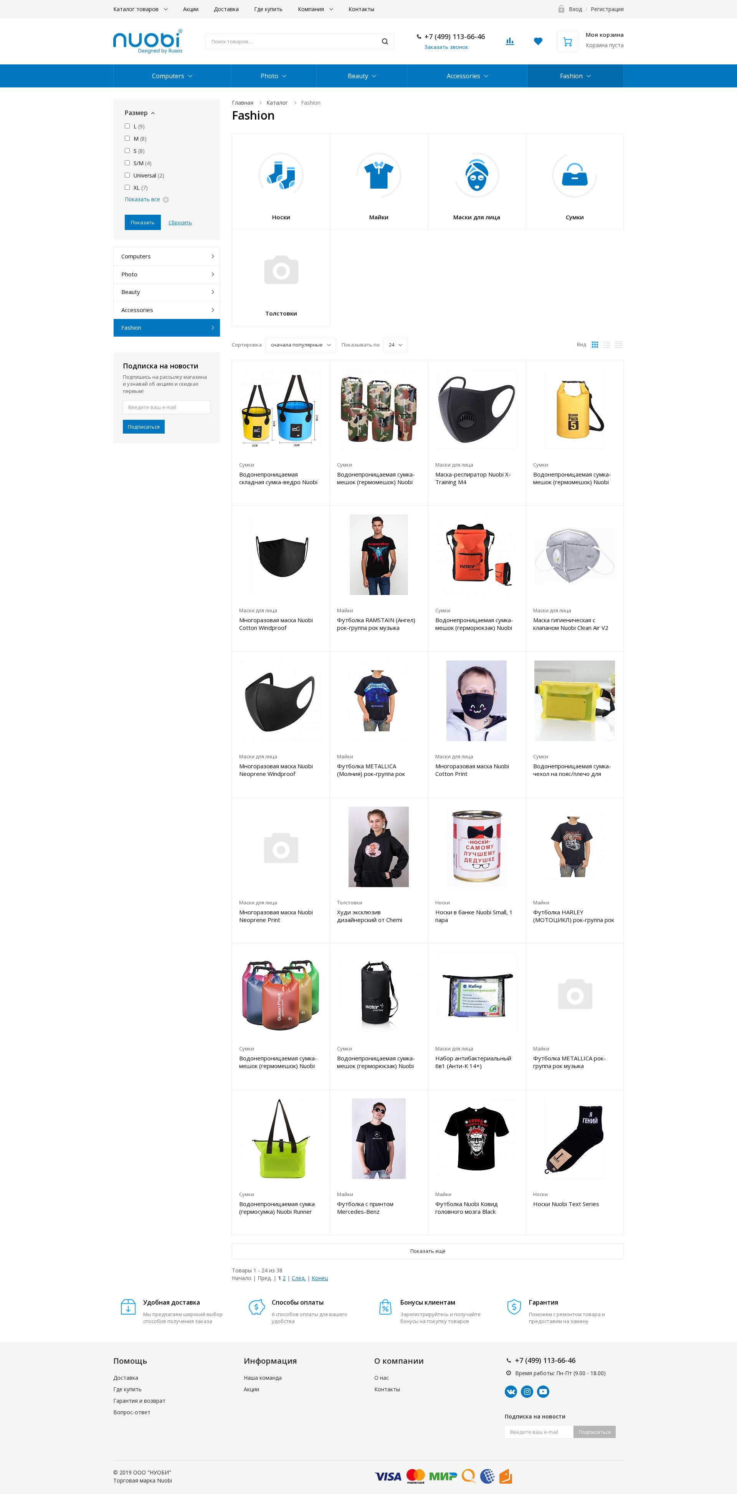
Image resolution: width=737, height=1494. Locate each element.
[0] (509, 43)
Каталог (277, 102)
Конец (320, 1278)
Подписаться (144, 426)
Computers (168, 76)
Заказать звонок (446, 47)
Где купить (268, 9)
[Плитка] (595, 345)
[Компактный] (619, 345)
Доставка (226, 9)
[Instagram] (527, 1392)
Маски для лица (454, 464)
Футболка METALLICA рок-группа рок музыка (569, 1062)
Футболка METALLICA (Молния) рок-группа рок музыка (371, 769)
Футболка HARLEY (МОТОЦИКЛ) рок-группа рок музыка (573, 916)
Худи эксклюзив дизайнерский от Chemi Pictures (369, 916)
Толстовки (349, 902)
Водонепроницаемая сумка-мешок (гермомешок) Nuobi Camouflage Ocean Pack (376, 478)
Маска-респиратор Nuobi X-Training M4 (473, 478)
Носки (442, 902)
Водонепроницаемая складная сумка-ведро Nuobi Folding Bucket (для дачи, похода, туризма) (278, 478)
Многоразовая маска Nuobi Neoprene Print (276, 916)
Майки (345, 610)
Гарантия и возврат (139, 1400)
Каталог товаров (136, 9)
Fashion (571, 76)
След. (299, 1278)
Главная (242, 102)
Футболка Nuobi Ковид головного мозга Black (466, 1207)
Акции (190, 9)
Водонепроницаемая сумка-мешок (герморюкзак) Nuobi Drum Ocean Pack (376, 1062)
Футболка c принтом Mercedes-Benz (365, 1207)
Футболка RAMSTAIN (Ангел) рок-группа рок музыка (376, 623)
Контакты (361, 9)
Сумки (246, 464)
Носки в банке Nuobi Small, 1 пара (474, 916)
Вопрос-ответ (131, 1412)
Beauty (358, 76)
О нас (381, 1377)
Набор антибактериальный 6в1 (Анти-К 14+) (473, 1062)
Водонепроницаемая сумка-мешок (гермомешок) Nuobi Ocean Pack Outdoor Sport (278, 1062)
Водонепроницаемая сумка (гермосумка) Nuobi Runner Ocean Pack (277, 1207)
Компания (312, 9)
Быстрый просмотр (280, 409)
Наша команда (263, 1377)
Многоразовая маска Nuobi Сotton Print (472, 769)
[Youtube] (543, 1392)
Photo (269, 76)
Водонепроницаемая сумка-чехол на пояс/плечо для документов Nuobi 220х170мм (572, 769)
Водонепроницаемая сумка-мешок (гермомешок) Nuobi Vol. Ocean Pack (572, 478)
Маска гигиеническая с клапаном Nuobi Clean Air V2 (570, 623)
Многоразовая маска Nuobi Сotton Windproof (276, 623)
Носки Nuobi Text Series (566, 1204)
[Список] (607, 345)
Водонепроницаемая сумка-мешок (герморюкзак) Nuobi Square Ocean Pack (474, 623)
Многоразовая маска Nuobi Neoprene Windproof (276, 769)
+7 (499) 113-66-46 (455, 36)
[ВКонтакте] (511, 1392)
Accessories (463, 76)
